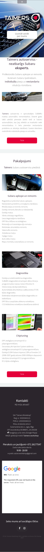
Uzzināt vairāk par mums (22, 35)
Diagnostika (22, 273)
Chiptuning (22, 335)
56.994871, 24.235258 (28, 430)
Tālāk (22, 140)
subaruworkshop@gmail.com (25, 453)
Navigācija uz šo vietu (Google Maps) (23, 432)
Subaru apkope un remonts (22, 195)
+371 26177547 (33, 444)
